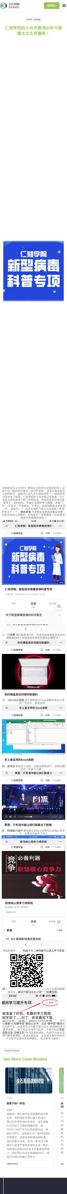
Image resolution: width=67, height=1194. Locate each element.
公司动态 (36, 19)
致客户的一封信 (16, 1103)
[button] (64, 5)
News (29, 19)
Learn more (12, 1163)
